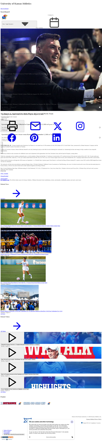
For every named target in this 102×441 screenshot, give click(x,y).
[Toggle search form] (3, 38)
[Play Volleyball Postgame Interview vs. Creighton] (12, 338)
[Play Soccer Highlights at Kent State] (12, 382)
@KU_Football (4, 173)
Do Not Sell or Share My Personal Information (14, 434)
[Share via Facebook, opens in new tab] (12, 143)
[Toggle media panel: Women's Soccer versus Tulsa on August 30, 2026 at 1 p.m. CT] (100, 97)
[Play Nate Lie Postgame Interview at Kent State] (12, 368)
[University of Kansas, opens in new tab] (9, 420)
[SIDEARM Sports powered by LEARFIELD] (7, 439)
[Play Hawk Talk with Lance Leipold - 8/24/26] (12, 353)
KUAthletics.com (5, 180)
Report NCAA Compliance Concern (92, 423)
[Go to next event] (2, 148)
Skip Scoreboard (4, 8)
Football (6, 176)
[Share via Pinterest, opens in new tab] (34, 143)
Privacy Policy (7, 431)
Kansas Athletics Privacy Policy (93, 419)
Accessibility (7, 433)
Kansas (2, 176)
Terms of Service (8, 430)
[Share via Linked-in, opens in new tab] (56, 143)
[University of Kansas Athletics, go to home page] (5, 17)
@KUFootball (4, 178)
